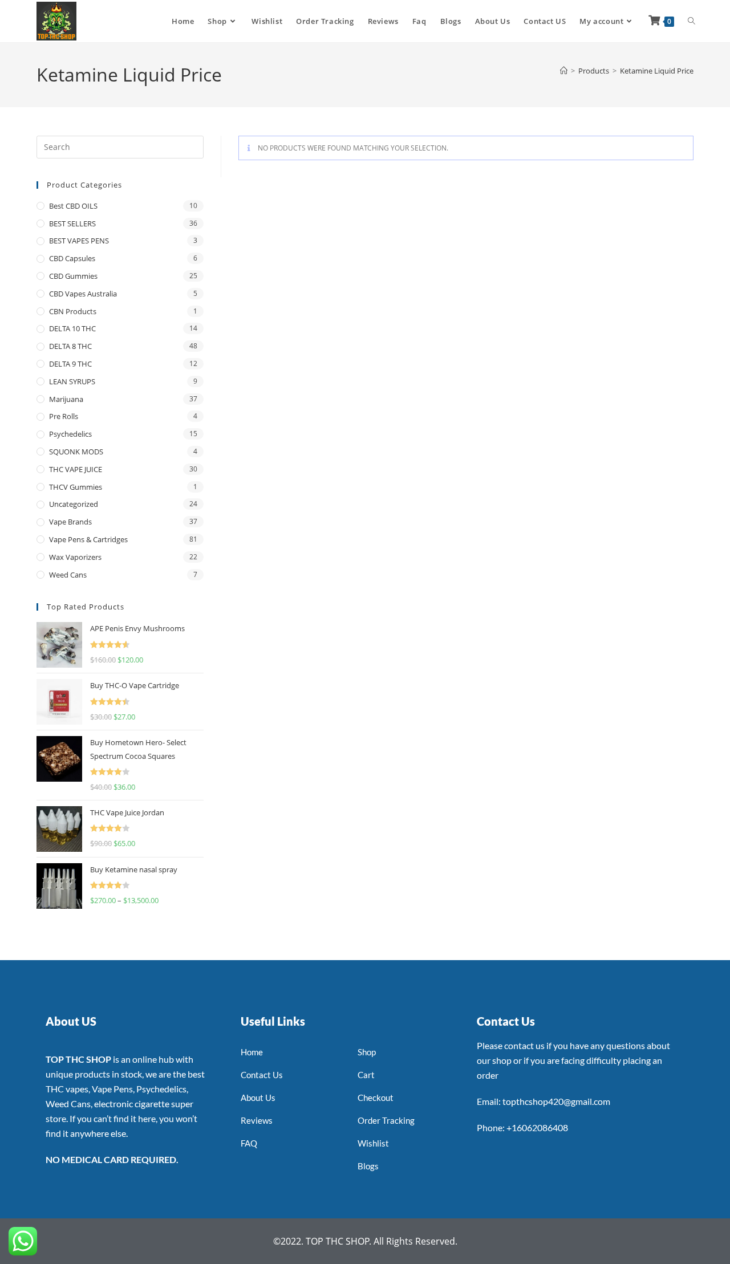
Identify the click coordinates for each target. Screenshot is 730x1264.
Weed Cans (68, 575)
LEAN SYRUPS (72, 381)
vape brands (70, 522)
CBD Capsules (72, 258)
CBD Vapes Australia (83, 293)
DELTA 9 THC (70, 364)
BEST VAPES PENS (79, 240)
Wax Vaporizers (75, 557)
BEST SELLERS (72, 223)
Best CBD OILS (73, 206)
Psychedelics (70, 434)
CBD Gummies (73, 276)
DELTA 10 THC (72, 328)
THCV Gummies (75, 487)
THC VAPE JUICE (75, 469)
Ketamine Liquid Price (657, 71)
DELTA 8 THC (70, 346)
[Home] (563, 71)
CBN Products (72, 311)
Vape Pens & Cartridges (88, 539)
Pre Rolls (63, 416)
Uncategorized (73, 504)
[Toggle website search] (691, 21)
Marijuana (66, 399)
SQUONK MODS (76, 451)
